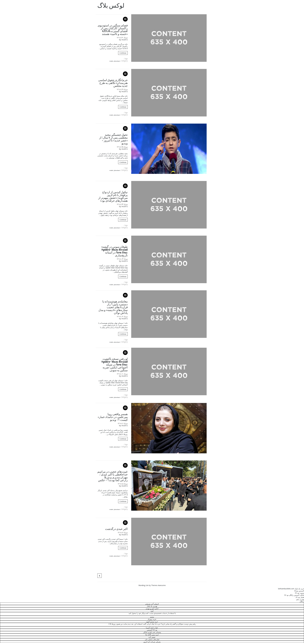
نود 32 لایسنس (152, 630)
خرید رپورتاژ (152, 619)
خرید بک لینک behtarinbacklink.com (291, 589)
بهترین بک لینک (152, 606)
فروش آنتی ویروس (152, 604)
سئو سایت (153, 613)
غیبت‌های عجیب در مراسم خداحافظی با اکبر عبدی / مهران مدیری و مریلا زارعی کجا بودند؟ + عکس (112, 476)
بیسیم (152, 617)
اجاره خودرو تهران (152, 608)
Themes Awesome (158, 585)
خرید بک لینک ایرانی (154, 624)
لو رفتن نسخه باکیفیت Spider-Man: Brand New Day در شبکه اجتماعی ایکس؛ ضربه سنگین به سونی (114, 364)
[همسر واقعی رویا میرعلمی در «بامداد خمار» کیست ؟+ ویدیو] (169, 428)
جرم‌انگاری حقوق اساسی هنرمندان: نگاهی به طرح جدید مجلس (113, 83)
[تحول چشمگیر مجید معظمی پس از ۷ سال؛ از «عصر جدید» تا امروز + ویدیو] (169, 149)
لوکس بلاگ (110, 5)
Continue (122, 53)
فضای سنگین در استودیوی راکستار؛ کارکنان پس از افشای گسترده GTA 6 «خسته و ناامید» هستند (113, 29)
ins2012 (125, 40)
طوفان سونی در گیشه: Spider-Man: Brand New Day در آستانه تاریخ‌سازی (114, 251)
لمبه (152, 611)
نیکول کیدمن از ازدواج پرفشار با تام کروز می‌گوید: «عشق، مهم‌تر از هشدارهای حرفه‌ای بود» (113, 196)
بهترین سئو (300, 599)
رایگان (302, 601)
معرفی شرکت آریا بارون (152, 642)
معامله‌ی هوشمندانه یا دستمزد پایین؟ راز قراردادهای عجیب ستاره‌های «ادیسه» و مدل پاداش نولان (113, 307)
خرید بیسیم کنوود (152, 621)
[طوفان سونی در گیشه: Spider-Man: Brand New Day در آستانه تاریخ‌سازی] (169, 259)
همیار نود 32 (300, 597)
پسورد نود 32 (299, 593)
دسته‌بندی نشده (114, 61)
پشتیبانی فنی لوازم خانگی (152, 632)
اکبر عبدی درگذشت (116, 529)
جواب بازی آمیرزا (152, 627)
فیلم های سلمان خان (152, 639)
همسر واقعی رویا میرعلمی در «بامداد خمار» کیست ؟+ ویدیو (113, 417)
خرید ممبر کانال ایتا (152, 634)
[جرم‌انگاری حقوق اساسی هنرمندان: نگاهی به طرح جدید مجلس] (169, 92)
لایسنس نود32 (299, 591)
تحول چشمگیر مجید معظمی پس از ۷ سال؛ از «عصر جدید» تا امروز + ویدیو (113, 139)
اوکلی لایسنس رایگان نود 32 (294, 595)
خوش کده (152, 637)
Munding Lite (143, 585)
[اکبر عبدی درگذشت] (169, 541)
